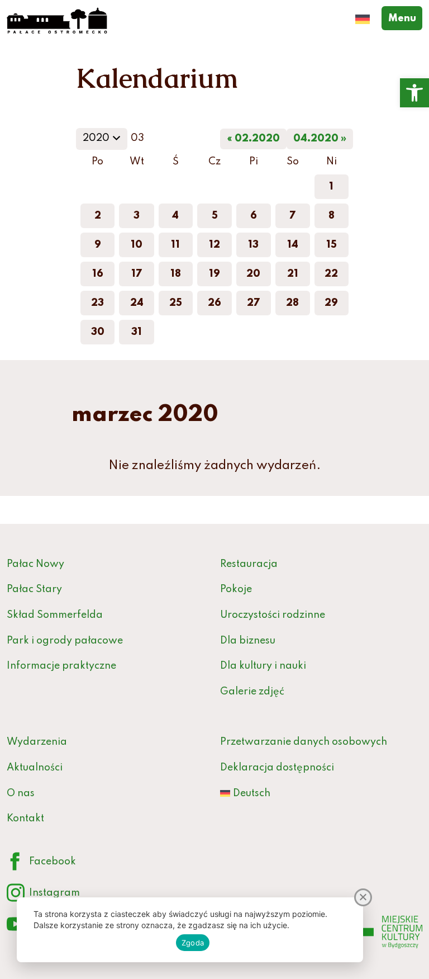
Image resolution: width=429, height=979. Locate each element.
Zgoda (193, 942)
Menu (405, 18)
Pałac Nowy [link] (35, 564)
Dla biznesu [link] (247, 641)
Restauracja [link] (249, 564)
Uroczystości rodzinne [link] (272, 615)
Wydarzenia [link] (37, 742)
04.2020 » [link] (319, 139)
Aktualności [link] (35, 768)
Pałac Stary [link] (34, 589)
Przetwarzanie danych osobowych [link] (303, 742)
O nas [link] (21, 793)
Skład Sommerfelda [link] (55, 615)
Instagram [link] (43, 895)
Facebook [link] (41, 864)
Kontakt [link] (25, 819)
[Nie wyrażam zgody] (363, 897)
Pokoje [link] (236, 589)
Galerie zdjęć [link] (252, 692)
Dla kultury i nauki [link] (263, 666)
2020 (104, 141)
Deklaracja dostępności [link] (277, 768)
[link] (414, 92)
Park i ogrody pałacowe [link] (65, 641)
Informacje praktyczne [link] (61, 666)
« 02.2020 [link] (253, 139)
